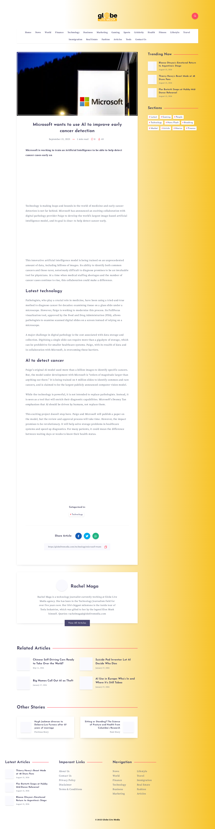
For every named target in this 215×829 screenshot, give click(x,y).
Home (28, 32)
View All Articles (77, 623)
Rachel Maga (84, 586)
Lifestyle (174, 32)
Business (88, 32)
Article (166, 128)
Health (151, 32)
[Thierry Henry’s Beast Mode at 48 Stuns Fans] (152, 79)
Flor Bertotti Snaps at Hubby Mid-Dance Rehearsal (32, 785)
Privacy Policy (67, 780)
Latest (154, 117)
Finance (59, 32)
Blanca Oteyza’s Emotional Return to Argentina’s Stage (177, 64)
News (38, 32)
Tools (128, 39)
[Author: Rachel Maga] (62, 585)
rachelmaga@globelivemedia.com (87, 613)
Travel (186, 32)
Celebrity (139, 32)
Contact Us (140, 39)
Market (154, 128)
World (48, 32)
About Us (64, 771)
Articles (118, 39)
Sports (127, 32)
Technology (74, 32)
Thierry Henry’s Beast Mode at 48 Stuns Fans (31, 772)
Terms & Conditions (70, 789)
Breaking (188, 123)
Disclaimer (65, 784)
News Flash (173, 123)
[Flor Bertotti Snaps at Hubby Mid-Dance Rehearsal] (152, 93)
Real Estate (92, 39)
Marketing (102, 32)
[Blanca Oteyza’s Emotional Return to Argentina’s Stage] (152, 66)
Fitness (162, 32)
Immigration (75, 39)
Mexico (178, 128)
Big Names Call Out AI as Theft (53, 680)
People (179, 117)
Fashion (106, 39)
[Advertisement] (77, 182)
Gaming (115, 32)
